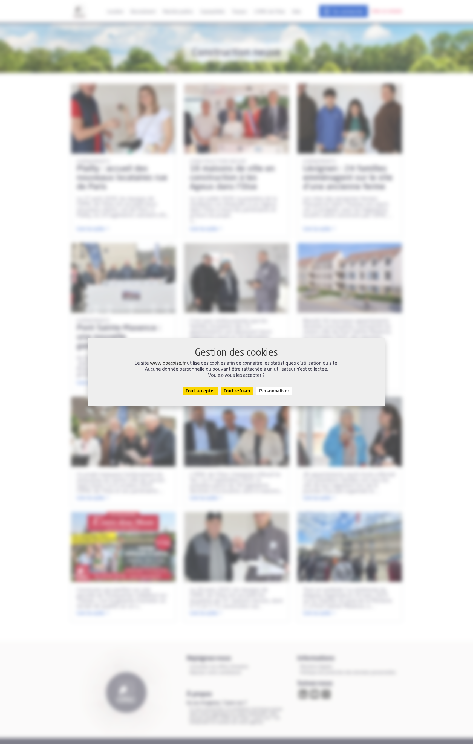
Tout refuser (237, 391)
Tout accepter (200, 391)
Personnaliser (274, 391)
